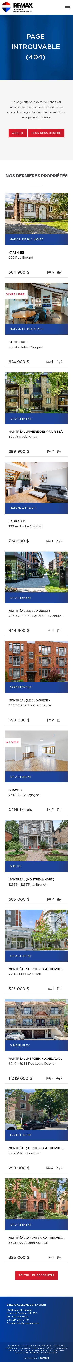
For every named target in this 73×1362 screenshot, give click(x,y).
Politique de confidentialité (36, 1350)
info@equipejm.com (28, 1323)
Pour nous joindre (46, 133)
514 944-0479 (21, 1320)
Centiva (43, 1358)
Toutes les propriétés (36, 1275)
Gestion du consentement (44, 1353)
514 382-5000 (20, 1317)
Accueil (18, 133)
